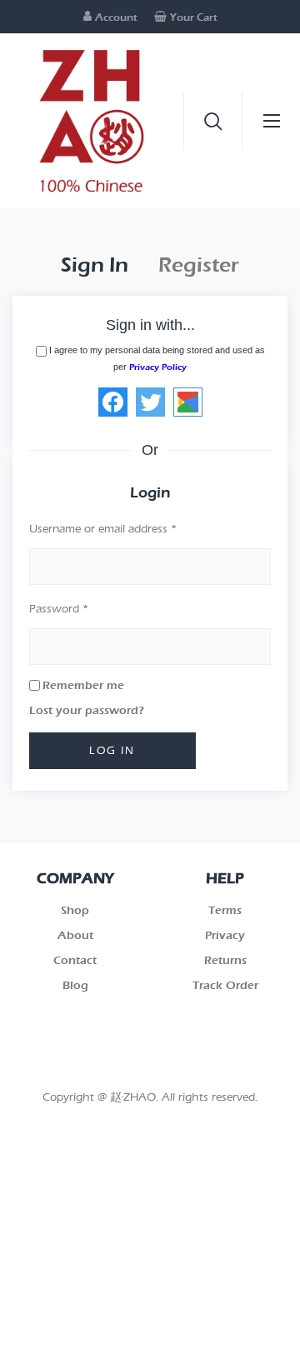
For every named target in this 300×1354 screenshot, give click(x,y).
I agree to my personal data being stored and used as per (157, 358)
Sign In (94, 264)
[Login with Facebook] (113, 402)
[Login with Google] (187, 402)
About (75, 935)
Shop (75, 910)
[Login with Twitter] (150, 402)
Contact (75, 960)
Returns (225, 960)
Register (198, 264)
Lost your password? (86, 710)
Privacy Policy (158, 366)
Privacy (225, 935)
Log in (112, 750)
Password (58, 609)
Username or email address (103, 529)
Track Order (225, 985)
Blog (75, 985)
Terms (225, 910)
